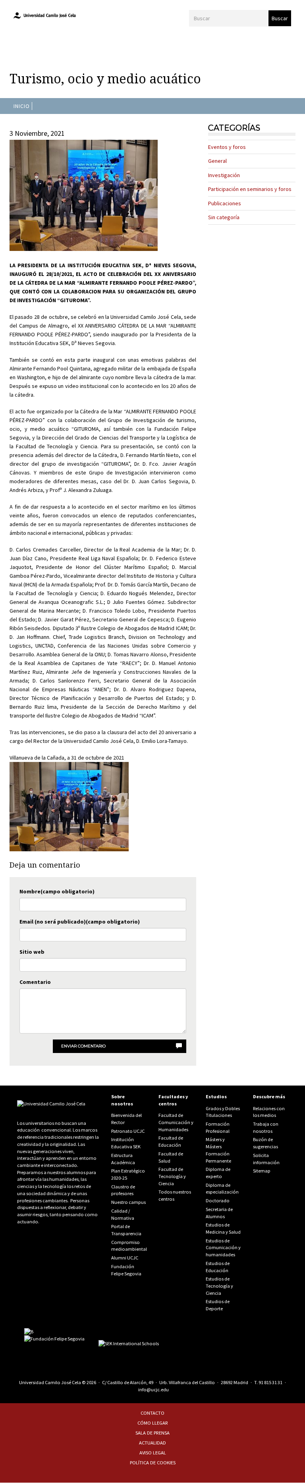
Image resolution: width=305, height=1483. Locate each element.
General (217, 160)
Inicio (22, 106)
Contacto (152, 1413)
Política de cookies (153, 1463)
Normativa (122, 1218)
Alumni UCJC (124, 1258)
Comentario (35, 981)
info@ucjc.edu (153, 1389)
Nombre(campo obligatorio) (57, 891)
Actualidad (152, 1443)
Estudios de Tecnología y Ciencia (219, 1286)
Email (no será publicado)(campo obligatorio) (79, 921)
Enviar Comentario (83, 1046)
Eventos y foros (227, 146)
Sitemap (261, 1171)
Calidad (119, 1211)
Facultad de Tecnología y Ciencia (172, 1176)
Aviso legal (152, 1453)
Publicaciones (224, 203)
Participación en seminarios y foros (249, 189)
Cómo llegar (152, 1423)
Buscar (280, 18)
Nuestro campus (128, 1202)
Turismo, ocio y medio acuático (105, 79)
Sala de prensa (152, 1433)
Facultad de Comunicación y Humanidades (175, 1122)
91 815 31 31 (270, 1382)
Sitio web (31, 951)
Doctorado (218, 1200)
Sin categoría (223, 217)
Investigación (224, 175)
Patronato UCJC (128, 1131)
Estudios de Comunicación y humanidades (223, 1247)
